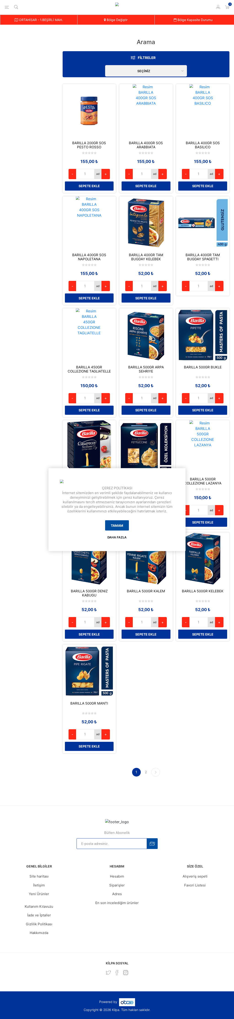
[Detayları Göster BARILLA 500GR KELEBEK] (202, 559)
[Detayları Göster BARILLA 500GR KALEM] (146, 559)
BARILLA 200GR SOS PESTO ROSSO (89, 145)
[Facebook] (117, 972)
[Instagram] (125, 972)
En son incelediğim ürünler (117, 903)
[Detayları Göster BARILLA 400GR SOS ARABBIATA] (146, 111)
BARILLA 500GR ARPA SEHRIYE (146, 369)
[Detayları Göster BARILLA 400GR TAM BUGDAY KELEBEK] (146, 223)
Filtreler (147, 58)
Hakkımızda (39, 933)
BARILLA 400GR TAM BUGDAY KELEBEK (146, 257)
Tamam (117, 525)
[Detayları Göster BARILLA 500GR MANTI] (89, 671)
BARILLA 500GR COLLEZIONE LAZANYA (202, 481)
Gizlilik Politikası (39, 924)
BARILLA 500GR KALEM (146, 591)
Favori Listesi (195, 885)
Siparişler (117, 885)
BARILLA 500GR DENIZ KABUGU (89, 593)
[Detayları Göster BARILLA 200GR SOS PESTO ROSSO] (89, 111)
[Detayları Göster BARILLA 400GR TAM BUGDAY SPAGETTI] (202, 223)
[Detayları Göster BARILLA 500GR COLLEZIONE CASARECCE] (89, 447)
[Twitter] (108, 972)
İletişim (39, 885)
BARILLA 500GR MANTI (89, 703)
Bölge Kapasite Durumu (195, 20)
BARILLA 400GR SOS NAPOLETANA (89, 257)
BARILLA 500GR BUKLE (203, 367)
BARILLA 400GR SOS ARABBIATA (146, 145)
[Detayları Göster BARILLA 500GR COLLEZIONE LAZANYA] (202, 447)
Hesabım (117, 876)
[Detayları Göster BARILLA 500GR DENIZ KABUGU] (89, 559)
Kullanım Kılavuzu (39, 906)
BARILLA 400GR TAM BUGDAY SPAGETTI (203, 257)
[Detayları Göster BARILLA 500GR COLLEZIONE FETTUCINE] (146, 447)
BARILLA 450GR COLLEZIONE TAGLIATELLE (89, 369)
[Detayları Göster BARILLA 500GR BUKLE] (202, 335)
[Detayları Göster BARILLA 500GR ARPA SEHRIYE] (146, 335)
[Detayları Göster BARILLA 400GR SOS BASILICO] (202, 111)
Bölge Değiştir (117, 20)
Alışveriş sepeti (195, 876)
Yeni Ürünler (39, 894)
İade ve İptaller (39, 915)
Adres (117, 894)
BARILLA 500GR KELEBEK (202, 591)
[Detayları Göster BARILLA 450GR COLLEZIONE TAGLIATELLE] (89, 335)
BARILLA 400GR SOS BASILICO (203, 145)
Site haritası (39, 876)
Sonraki (155, 772)
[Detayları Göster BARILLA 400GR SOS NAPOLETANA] (89, 223)
